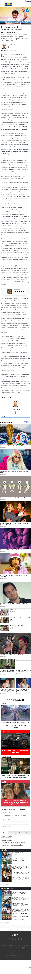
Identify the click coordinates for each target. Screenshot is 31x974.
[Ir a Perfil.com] (28, 1)
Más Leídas (4, 850)
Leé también (17, 289)
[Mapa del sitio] (21, 939)
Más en (9, 700)
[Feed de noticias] (18, 939)
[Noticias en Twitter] (15, 939)
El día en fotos (18, 291)
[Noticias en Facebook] (12, 939)
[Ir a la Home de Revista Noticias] (8, 4)
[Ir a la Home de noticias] (15, 935)
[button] (28, 62)
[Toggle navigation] (2, 4)
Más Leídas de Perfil (7, 888)
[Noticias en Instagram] (9, 939)
